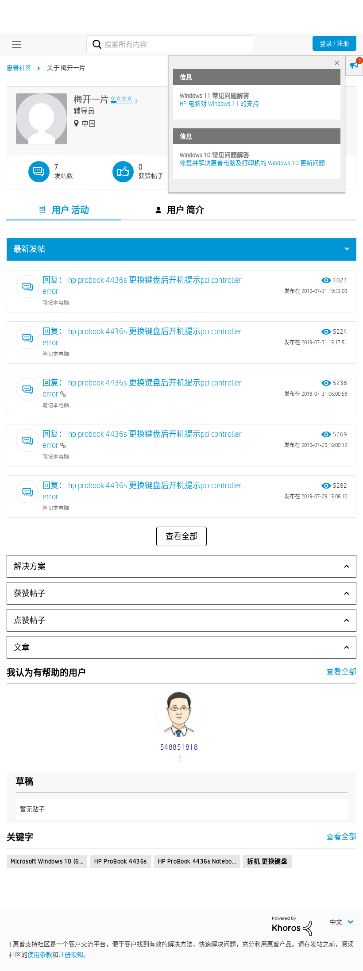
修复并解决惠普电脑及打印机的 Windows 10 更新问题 (252, 163)
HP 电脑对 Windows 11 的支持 (219, 104)
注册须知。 (73, 955)
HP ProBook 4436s (120, 861)
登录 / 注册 (334, 43)
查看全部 (181, 536)
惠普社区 (19, 68)
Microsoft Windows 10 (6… (47, 861)
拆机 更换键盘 (267, 861)
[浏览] (14, 44)
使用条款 (39, 955)
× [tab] (336, 62)
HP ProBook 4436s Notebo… (197, 861)
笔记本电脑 (55, 302)
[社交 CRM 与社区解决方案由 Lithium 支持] (292, 925)
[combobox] (169, 44)
